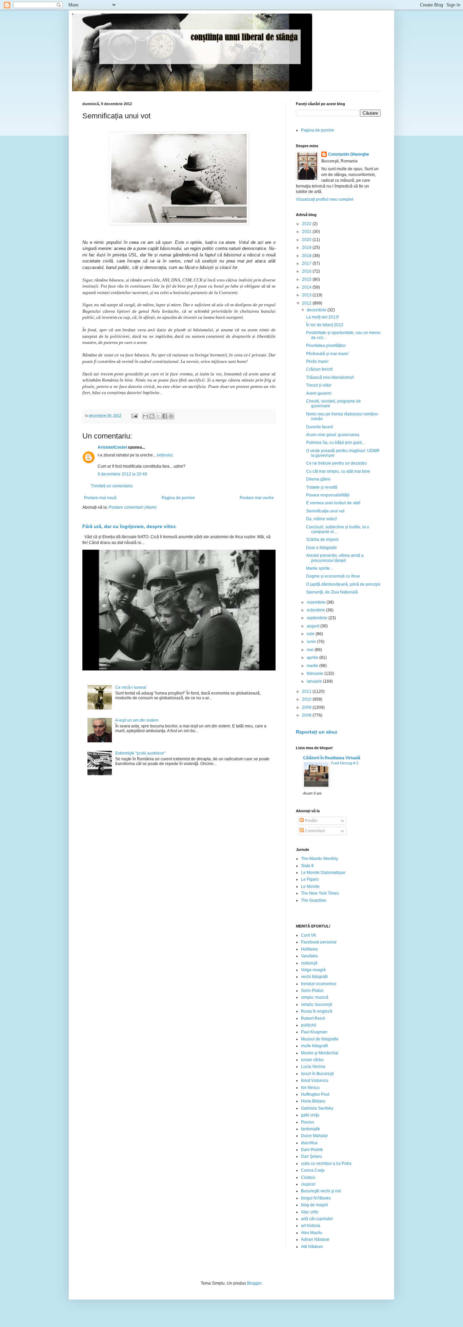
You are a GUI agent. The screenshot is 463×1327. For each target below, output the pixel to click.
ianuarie (315, 681)
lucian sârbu (312, 1059)
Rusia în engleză (316, 1011)
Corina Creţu (313, 1170)
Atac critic (310, 1212)
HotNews (309, 949)
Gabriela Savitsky (317, 1108)
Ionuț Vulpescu (314, 1080)
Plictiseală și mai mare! (327, 353)
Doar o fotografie (321, 547)
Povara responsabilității (327, 495)
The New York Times (320, 893)
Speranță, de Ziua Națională (332, 592)
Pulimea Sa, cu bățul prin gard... (335, 442)
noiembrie (316, 602)
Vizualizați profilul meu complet (324, 199)
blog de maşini (314, 1205)
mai (311, 649)
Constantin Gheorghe (348, 154)
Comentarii (314, 830)
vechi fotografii (314, 976)
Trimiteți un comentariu (112, 486)
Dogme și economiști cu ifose (333, 576)
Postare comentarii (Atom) (133, 507)
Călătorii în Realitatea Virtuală (331, 758)
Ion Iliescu (310, 1087)
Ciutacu (308, 1177)
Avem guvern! (318, 393)
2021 (307, 231)
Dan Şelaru (311, 1156)
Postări (311, 820)
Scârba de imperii (322, 539)
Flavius (307, 1122)
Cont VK (308, 935)
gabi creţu (310, 1115)
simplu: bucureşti (316, 1004)
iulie (311, 633)
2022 (307, 223)
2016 (307, 271)
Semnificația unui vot (325, 511)
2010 (307, 699)
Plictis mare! (317, 361)
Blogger (254, 1283)
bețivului (165, 455)
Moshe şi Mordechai (319, 1053)
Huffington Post (315, 1094)
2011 (307, 691)
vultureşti (309, 963)
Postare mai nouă (100, 497)
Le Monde (310, 886)
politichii (308, 1025)
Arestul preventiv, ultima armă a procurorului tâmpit (335, 558)
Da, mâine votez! (321, 518)
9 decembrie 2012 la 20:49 (122, 474)
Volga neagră (313, 970)
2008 (307, 715)
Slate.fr (307, 865)
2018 (307, 255)
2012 (307, 303)
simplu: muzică (314, 997)
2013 (307, 295)
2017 (307, 263)
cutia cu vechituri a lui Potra (326, 1163)
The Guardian (313, 900)
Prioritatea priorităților (326, 345)
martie (313, 665)
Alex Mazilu (311, 1232)
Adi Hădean (312, 1246)
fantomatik (310, 1129)
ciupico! (308, 1184)
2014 (307, 287)
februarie (315, 673)
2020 (307, 239)
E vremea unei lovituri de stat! (333, 503)
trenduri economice (319, 983)
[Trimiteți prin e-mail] (145, 416)
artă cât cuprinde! (317, 1218)
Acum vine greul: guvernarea (332, 434)
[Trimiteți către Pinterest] (171, 416)
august (313, 626)
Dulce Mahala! (314, 1135)
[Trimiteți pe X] (158, 416)
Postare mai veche (257, 497)
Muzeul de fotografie (320, 1039)
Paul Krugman (314, 1032)
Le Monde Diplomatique (323, 872)
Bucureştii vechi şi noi (321, 1191)
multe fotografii (314, 1045)
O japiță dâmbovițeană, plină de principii (343, 584)
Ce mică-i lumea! (130, 687)
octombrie (316, 610)
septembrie (317, 618)
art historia (310, 1225)
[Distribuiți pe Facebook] (164, 416)
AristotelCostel (112, 447)
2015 (307, 279)
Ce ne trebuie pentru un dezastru (336, 463)
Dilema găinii (318, 479)
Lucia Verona (313, 1066)
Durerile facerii (319, 427)
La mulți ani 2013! (322, 317)
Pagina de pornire (178, 497)
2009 (307, 707)
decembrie (317, 310)
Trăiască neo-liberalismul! (330, 377)
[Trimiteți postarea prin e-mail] (134, 415)
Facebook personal (319, 942)
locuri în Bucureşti (317, 1073)
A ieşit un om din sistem (136, 720)
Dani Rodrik (312, 1149)
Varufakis (309, 956)
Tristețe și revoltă (321, 487)
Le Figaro (310, 879)
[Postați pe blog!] (151, 416)
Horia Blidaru (313, 1101)
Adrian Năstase (315, 1239)
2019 (307, 247)
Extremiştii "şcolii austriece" (140, 753)
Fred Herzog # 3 (344, 763)
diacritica (309, 1142)
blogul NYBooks (316, 1198)
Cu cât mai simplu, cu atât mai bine (338, 471)
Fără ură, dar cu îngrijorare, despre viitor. (129, 526)
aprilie (313, 657)
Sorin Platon (312, 990)
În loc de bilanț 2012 (324, 325)
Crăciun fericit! (319, 369)
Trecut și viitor (318, 385)
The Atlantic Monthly (319, 858)
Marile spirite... (319, 568)
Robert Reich (313, 1018)
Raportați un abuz (316, 732)
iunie (312, 641)
